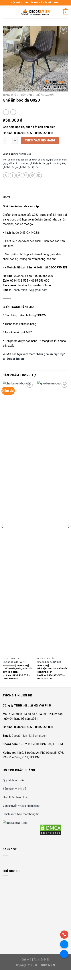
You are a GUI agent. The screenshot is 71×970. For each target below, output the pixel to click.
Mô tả (6, 197)
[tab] (35, 197)
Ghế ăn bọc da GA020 (49, 661)
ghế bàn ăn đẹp (38, 163)
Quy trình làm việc (14, 780)
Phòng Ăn (26, 94)
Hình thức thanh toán (15, 797)
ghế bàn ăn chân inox (18, 163)
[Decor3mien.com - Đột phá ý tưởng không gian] (35, 12)
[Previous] (2, 534)
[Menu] (5, 11)
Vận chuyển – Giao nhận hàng (21, 806)
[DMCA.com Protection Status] (51, 829)
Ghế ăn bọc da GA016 (14, 661)
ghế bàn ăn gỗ (10, 167)
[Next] (68, 534)
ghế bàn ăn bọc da (38, 159)
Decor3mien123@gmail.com (29, 290)
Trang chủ (9, 94)
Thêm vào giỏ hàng (40, 140)
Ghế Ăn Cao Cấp (45, 94)
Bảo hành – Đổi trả (14, 788)
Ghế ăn (11, 159)
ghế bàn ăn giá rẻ (56, 163)
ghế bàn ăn (22, 159)
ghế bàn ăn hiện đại (29, 167)
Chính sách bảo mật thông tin (21, 814)
